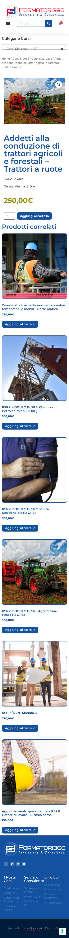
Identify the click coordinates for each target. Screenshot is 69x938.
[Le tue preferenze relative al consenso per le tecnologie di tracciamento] (62, 931)
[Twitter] (12, 864)
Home (6, 58)
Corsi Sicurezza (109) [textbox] (33, 49)
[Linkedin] (18, 864)
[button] (8, 23)
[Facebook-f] (6, 864)
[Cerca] (48, 23)
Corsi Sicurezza (41, 58)
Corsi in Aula (20, 58)
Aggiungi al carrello (34, 216)
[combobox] (34, 47)
